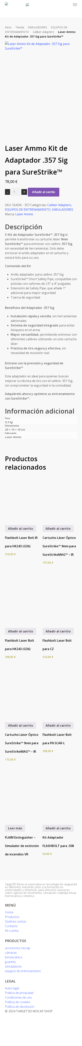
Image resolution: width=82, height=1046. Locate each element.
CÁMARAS (11, 953)
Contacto (11, 926)
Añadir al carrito (43, 192)
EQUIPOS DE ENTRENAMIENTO (27, 209)
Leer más (15, 828)
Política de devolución (19, 1006)
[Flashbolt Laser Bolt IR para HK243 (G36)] (22, 496)
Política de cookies (17, 1002)
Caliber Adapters (43, 32)
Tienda (19, 27)
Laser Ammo (24, 214)
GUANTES (10, 962)
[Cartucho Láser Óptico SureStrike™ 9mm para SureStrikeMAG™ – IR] (60, 496)
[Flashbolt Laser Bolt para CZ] (60, 598)
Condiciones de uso (18, 997)
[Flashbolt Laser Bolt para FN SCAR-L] (60, 693)
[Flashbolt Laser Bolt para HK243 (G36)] (22, 598)
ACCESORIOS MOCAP (17, 948)
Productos (12, 917)
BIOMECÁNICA (13, 957)
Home (9, 912)
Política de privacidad (19, 993)
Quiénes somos (15, 921)
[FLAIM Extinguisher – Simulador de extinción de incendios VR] (22, 795)
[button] (75, 5)
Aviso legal (12, 988)
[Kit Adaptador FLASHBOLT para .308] (60, 795)
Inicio (8, 27)
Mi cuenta (11, 931)
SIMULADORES (37, 27)
